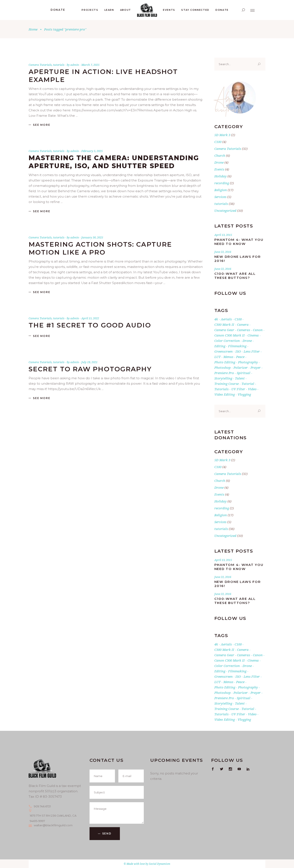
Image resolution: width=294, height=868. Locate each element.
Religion (220, 190)
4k (216, 319)
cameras (243, 330)
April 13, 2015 (223, 235)
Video (252, 389)
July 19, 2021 (89, 362)
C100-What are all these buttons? (235, 276)
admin (75, 65)
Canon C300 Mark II (229, 335)
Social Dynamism (159, 864)
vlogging (244, 394)
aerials (226, 319)
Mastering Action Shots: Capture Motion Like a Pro (100, 248)
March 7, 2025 (90, 65)
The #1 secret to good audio (90, 325)
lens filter (252, 351)
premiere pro (224, 373)
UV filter (238, 389)
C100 (217, 142)
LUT (217, 357)
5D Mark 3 (222, 135)
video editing (224, 394)
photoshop (222, 367)
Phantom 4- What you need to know (238, 242)
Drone (219, 162)
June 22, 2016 (222, 252)
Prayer (256, 367)
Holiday (220, 176)
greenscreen (223, 351)
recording (221, 183)
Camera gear (224, 330)
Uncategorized (225, 210)
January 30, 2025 (92, 237)
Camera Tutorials (40, 65)
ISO (238, 351)
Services (220, 197)
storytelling (223, 378)
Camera (243, 324)
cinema (253, 335)
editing (219, 346)
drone (247, 340)
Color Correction (227, 340)
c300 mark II (224, 324)
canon (258, 330)
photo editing (224, 362)
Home (33, 29)
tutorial (247, 383)
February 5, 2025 (92, 151)
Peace (240, 357)
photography (248, 362)
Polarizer (241, 367)
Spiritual (243, 373)
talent (240, 378)
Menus (228, 357)
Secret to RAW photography (90, 369)
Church (219, 155)
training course (226, 383)
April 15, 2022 (90, 318)
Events (219, 169)
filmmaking (237, 346)
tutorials (58, 65)
